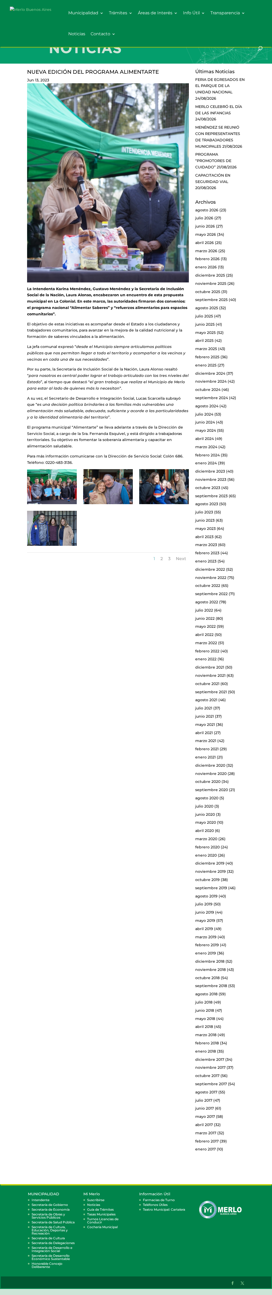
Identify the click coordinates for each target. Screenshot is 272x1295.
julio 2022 (204, 610)
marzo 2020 (206, 838)
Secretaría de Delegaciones (53, 1243)
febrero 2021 (207, 749)
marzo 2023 (206, 544)
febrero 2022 (207, 651)
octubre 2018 (207, 977)
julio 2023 (204, 512)
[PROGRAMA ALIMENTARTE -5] (108, 504)
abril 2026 (204, 242)
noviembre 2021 (210, 675)
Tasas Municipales (101, 1214)
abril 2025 (204, 340)
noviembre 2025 (210, 283)
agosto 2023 (206, 504)
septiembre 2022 (211, 593)
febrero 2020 (207, 847)
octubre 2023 (207, 487)
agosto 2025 (206, 308)
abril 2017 (204, 1124)
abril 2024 (204, 438)
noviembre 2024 (211, 381)
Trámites (118, 13)
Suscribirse (95, 1200)
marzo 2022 (206, 642)
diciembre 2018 (209, 961)
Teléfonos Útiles (155, 1205)
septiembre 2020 (211, 789)
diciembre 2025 (210, 275)
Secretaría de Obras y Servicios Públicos (48, 1215)
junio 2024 (205, 422)
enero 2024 (206, 463)
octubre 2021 (207, 683)
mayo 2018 (205, 1018)
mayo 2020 (205, 822)
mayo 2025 (205, 332)
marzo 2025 (206, 348)
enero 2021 (205, 757)
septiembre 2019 (211, 888)
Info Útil (191, 13)
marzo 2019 (205, 937)
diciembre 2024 (210, 373)
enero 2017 (205, 1149)
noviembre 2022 (210, 577)
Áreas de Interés (155, 13)
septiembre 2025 (211, 299)
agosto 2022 (206, 602)
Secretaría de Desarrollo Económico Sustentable (51, 1257)
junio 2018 (204, 1010)
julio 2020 (204, 806)
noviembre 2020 (211, 773)
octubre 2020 (207, 781)
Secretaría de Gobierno (50, 1205)
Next (181, 558)
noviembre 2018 (210, 969)
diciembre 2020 (210, 765)
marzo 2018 (205, 1034)
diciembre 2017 (209, 1059)
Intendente (40, 1200)
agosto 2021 (206, 699)
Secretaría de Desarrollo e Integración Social (52, 1249)
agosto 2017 (206, 1092)
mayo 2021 (205, 724)
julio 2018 (203, 1002)
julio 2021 (203, 708)
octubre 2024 (207, 389)
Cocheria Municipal (102, 1227)
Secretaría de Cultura (48, 1238)
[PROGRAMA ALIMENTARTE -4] (51, 504)
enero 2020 (206, 855)
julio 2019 (203, 904)
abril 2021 (204, 732)
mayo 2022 (205, 626)
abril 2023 (204, 536)
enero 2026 (206, 267)
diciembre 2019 (209, 863)
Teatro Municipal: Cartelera (164, 1209)
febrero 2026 (207, 258)
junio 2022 (205, 618)
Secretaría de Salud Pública (53, 1222)
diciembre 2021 (209, 667)
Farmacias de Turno (159, 1200)
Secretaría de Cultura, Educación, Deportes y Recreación (50, 1230)
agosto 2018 (206, 994)
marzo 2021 (205, 740)
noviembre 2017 (210, 1067)
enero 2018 (205, 1051)
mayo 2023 (205, 528)
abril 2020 (204, 830)
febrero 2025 (207, 357)
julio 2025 (204, 316)
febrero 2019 (207, 945)
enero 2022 (205, 659)
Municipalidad (83, 13)
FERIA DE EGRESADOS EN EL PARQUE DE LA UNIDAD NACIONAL (220, 86)
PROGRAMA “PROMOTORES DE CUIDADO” (213, 160)
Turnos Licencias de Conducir (102, 1220)
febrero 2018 (207, 1043)
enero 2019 (205, 953)
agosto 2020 (206, 798)
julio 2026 (204, 218)
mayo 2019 (205, 920)
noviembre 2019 (210, 871)
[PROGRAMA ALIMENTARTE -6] (164, 504)
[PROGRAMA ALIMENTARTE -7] (51, 545)
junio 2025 (205, 324)
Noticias (76, 34)
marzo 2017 (205, 1133)
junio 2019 (204, 912)
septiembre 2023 (211, 496)
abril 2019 (204, 928)
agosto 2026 (206, 210)
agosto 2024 (206, 406)
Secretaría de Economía (51, 1209)
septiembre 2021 (211, 692)
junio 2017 (204, 1108)
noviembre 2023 (210, 479)
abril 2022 (204, 634)
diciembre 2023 (210, 471)
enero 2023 (205, 561)
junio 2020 (205, 814)
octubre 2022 (207, 585)
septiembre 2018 (211, 985)
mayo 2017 (205, 1116)
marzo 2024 (206, 446)
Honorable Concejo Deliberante (47, 1265)
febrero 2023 (207, 553)
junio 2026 (205, 226)
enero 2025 (205, 365)
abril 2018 (204, 1026)
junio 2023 (205, 520)
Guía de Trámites (100, 1209)
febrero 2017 (207, 1141)
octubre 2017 (207, 1075)
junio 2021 (204, 716)
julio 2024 (204, 414)
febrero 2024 (207, 455)
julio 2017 (203, 1100)
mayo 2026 (205, 234)
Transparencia (225, 13)
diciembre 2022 (210, 569)
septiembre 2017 (211, 1084)
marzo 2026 (206, 250)
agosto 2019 (206, 896)
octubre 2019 (207, 879)
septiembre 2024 (211, 397)
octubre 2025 (207, 291)
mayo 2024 (205, 430)
